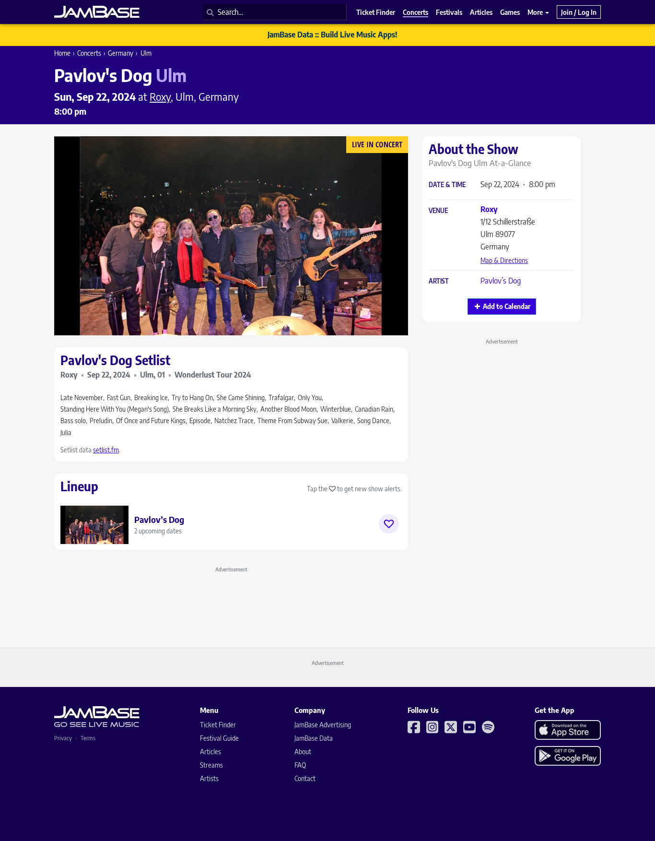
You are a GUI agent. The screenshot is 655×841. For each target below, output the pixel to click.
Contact (305, 778)
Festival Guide (219, 738)
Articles (210, 751)
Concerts (89, 53)
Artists (209, 778)
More (535, 12)
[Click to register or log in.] (389, 523)
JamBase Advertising (322, 725)
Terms (88, 738)
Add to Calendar (506, 306)
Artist (439, 281)
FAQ (300, 765)
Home (62, 53)
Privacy (63, 738)
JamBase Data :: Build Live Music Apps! (333, 34)
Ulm (146, 53)
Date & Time (447, 185)
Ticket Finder (218, 725)
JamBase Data (313, 738)
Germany (120, 53)
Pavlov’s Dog (500, 280)
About (302, 751)
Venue (438, 211)
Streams (211, 765)
